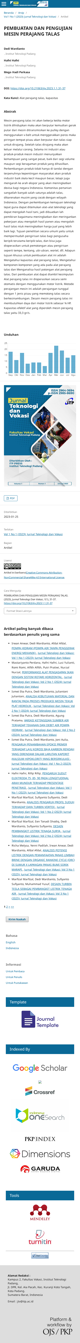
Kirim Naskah (17, 919)
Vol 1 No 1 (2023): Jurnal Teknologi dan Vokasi (30, 16)
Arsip (21, 12)
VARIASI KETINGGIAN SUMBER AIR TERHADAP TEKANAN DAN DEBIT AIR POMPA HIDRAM (40, 725)
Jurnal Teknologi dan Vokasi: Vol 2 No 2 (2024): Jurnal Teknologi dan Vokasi (41, 835)
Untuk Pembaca (15, 971)
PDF (12, 498)
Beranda (9, 12)
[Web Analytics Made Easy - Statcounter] (40, 1257)
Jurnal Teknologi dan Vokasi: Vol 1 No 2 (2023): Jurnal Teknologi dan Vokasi (41, 811)
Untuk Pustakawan (17, 983)
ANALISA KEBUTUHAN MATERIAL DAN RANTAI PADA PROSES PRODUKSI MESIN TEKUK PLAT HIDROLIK (43, 701)
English (11, 942)
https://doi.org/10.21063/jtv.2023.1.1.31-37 (37, 88)
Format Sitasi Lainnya (19, 611)
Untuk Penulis (14, 977)
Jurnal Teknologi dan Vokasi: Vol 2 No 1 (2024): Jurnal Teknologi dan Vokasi (42, 681)
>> (12, 906)
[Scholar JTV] (40, 1078)
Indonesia (12, 948)
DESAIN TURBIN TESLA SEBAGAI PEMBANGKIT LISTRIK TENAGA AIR (42, 888)
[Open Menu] (4, 4)
